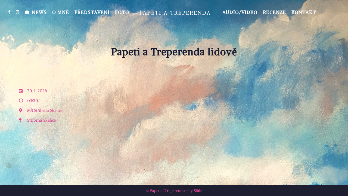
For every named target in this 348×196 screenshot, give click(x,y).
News (39, 12)
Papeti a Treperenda (175, 13)
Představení (92, 12)
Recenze (274, 12)
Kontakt (303, 12)
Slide (198, 190)
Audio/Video (239, 12)
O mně (60, 12)
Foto (122, 12)
